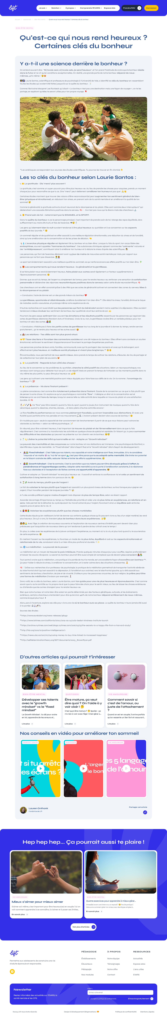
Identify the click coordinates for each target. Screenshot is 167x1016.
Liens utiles (138, 969)
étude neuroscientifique (125, 282)
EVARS (136, 975)
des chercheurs (126, 210)
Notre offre (112, 969)
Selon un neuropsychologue (123, 368)
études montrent (37, 196)
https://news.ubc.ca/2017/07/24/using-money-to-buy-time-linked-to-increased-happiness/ (64, 635)
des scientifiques (116, 249)
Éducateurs (86, 964)
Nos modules (87, 975)
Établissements (88, 958)
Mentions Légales (147, 1012)
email (90, 988)
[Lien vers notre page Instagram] (12, 971)
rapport (123, 495)
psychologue (68, 394)
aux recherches (37, 567)
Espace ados (139, 964)
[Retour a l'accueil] (13, 8)
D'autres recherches (29, 308)
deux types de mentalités (39, 447)
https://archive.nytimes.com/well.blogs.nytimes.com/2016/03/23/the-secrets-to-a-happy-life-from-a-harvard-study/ (76, 625)
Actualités (138, 958)
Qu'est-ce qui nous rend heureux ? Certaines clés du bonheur (68, 19)
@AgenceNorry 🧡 (91, 1012)
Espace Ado (109, 8)
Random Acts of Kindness (61, 319)
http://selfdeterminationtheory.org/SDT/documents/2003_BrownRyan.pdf (57, 640)
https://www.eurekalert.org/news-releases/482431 (44, 615)
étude (28, 515)
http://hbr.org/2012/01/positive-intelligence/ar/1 (43, 630)
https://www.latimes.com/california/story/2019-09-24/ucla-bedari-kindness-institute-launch (65, 620)
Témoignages (113, 964)
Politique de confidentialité (125, 1012)
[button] (43, 8)
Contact (111, 975)
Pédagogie (86, 969)
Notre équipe (113, 958)
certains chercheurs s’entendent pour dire (49, 595)
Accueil (17, 19)
